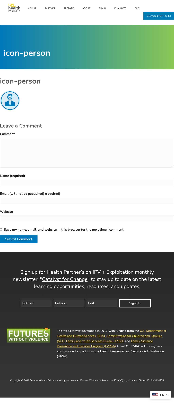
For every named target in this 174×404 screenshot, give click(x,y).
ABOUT (32, 8)
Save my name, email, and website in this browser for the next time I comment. (64, 229)
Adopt (86, 8)
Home (11, 8)
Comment (7, 134)
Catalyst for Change (65, 279)
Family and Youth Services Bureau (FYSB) (95, 341)
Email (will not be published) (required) (30, 194)
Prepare (69, 8)
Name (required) (12, 176)
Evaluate (120, 8)
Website (6, 212)
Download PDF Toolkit (159, 16)
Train (102, 8)
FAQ (137, 8)
